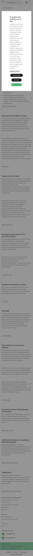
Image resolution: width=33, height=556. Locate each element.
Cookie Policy (15, 71)
